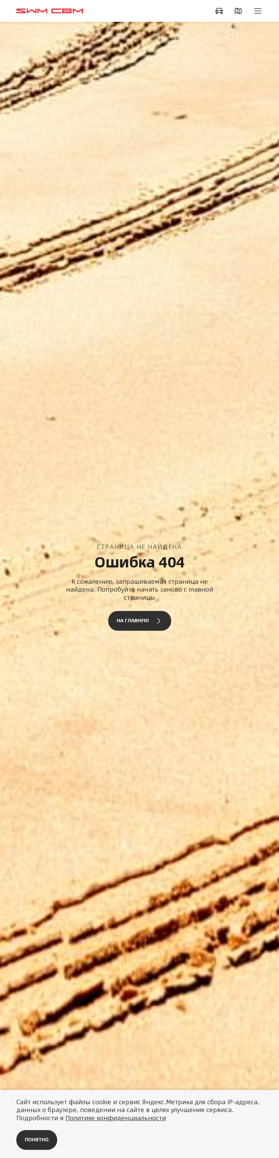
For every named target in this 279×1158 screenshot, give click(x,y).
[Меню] (258, 11)
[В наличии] (220, 11)
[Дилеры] (239, 11)
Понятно (37, 1139)
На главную (133, 620)
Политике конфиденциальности (115, 1118)
